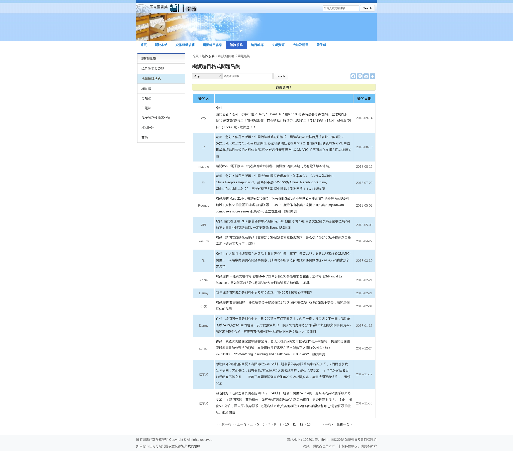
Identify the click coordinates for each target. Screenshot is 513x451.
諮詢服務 (236, 45)
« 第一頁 (225, 424)
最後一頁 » (344, 424)
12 (301, 424)
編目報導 (257, 45)
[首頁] (201, 20)
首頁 (143, 45)
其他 (144, 137)
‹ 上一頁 (240, 424)
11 (294, 424)
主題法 (146, 108)
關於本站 (161, 45)
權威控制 (147, 127)
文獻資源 (278, 45)
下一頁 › (327, 424)
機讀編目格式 (151, 78)
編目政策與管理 (152, 68)
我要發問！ (284, 87)
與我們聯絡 (192, 446)
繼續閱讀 (318, 188)
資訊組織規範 (185, 45)
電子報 (321, 45)
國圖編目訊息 (212, 45)
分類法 (146, 98)
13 (309, 424)
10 (287, 424)
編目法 (146, 88)
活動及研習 (301, 45)
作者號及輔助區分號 (155, 118)
